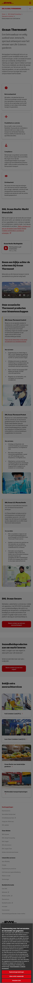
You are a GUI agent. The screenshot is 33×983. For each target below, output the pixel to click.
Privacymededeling (15, 966)
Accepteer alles (16, 980)
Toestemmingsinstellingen (16, 972)
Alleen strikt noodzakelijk (16, 976)
